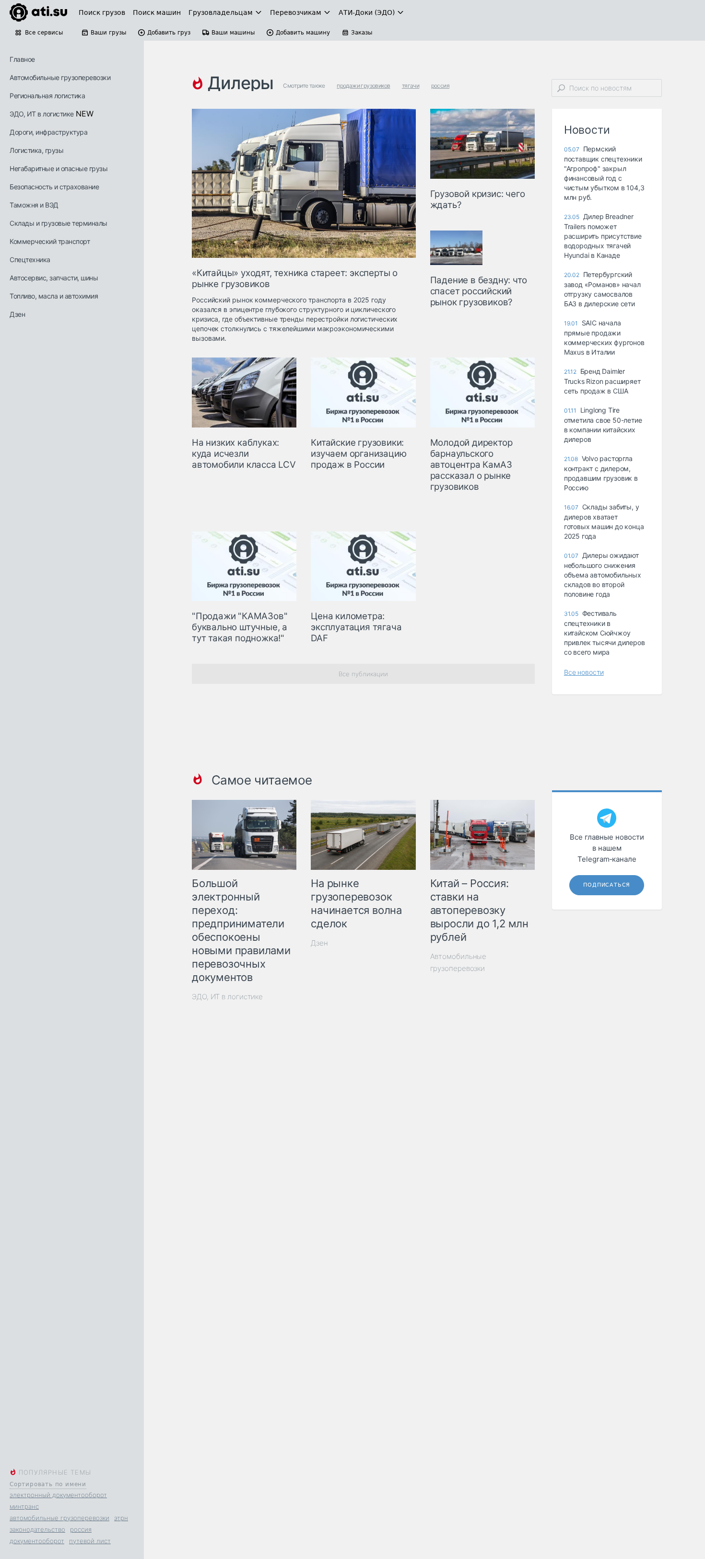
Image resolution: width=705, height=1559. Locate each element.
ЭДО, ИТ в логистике (42, 114)
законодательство (37, 1529)
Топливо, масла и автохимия (54, 296)
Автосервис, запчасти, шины (54, 278)
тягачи (410, 85)
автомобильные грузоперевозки (59, 1518)
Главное (22, 59)
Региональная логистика (47, 96)
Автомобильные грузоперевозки (60, 77)
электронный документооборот (58, 1495)
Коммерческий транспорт (50, 241)
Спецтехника (30, 259)
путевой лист (90, 1541)
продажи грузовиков (363, 85)
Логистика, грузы (36, 150)
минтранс (24, 1506)
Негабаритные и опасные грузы (58, 168)
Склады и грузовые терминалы (58, 223)
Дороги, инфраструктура (48, 132)
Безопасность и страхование (54, 187)
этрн (121, 1518)
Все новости (584, 672)
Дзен (17, 314)
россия (81, 1529)
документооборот (37, 1541)
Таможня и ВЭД (34, 205)
